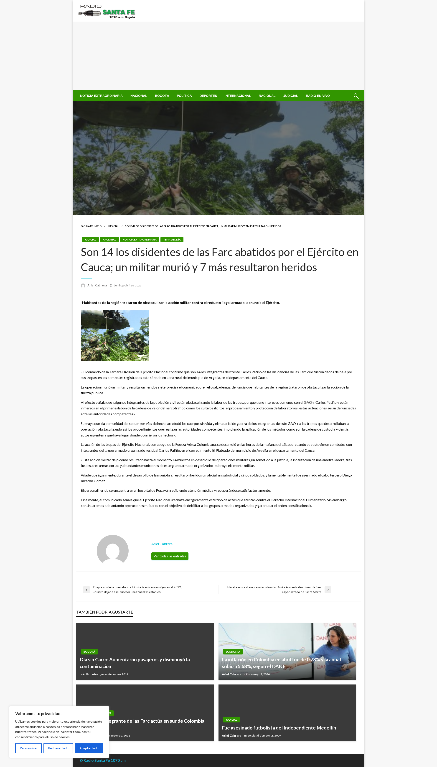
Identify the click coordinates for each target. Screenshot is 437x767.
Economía (233, 651)
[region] (59, 732)
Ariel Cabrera (97, 285)
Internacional (238, 96)
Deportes (208, 96)
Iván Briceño (89, 674)
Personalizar (28, 748)
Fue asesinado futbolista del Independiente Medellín (279, 727)
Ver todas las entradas (170, 556)
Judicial (290, 96)
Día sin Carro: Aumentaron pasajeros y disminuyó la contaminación (135, 663)
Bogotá (162, 96)
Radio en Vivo (318, 96)
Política (184, 96)
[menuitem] (101, 95)
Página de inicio (91, 226)
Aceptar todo (89, 748)
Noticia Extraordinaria (101, 96)
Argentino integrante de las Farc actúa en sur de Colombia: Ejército (143, 724)
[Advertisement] (218, 56)
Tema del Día (172, 239)
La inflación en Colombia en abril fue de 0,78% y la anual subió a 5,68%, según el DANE (281, 663)
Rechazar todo (58, 748)
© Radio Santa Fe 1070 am (103, 760)
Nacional (138, 96)
